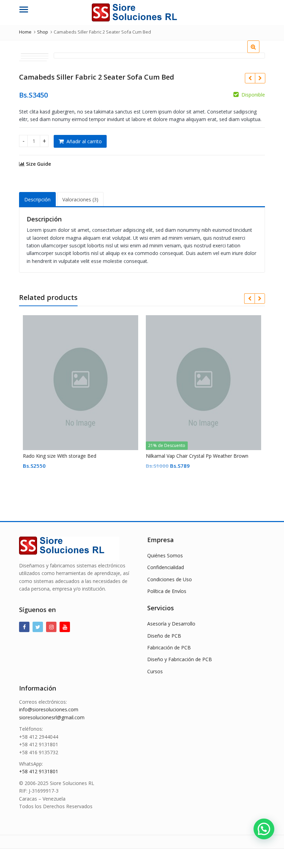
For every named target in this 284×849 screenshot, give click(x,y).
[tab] (37, 199)
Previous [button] (66, 55)
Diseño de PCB (164, 635)
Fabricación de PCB (169, 647)
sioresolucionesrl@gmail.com (52, 717)
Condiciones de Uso (169, 579)
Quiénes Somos (165, 555)
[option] (34, 53)
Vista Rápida (84, 456)
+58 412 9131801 (38, 771)
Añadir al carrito (84, 141)
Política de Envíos (166, 591)
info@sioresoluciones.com (48, 709)
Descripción (37, 199)
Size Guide (38, 164)
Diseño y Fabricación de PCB (179, 659)
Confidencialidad (165, 567)
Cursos (155, 671)
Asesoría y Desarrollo (171, 623)
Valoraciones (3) (80, 199)
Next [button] (252, 55)
